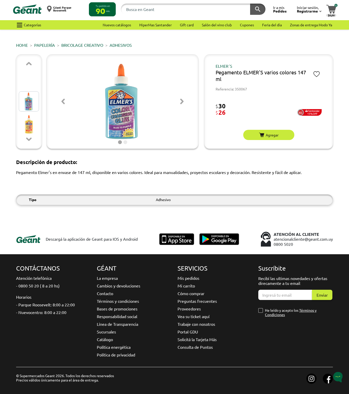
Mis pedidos (188, 278)
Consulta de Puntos (195, 347)
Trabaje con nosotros (196, 324)
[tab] (120, 142)
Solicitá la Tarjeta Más (197, 339)
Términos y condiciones (118, 301)
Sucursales (106, 332)
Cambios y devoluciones (118, 286)
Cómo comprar (191, 293)
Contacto (105, 293)
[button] (102, 9)
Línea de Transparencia (117, 324)
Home (22, 45)
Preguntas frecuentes (197, 301)
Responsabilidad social (117, 316)
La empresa (107, 278)
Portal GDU (188, 332)
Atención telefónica (34, 278)
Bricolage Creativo (82, 45)
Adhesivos (121, 45)
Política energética (114, 347)
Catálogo (105, 339)
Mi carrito (186, 286)
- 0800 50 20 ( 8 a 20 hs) (38, 286)
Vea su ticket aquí (194, 316)
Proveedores (189, 309)
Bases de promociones (117, 309)
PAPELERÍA (44, 45)
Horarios (23, 297)
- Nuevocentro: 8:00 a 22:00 (41, 312)
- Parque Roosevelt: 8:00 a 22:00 (45, 305)
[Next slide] (28, 139)
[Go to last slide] (63, 101)
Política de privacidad (116, 355)
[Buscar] (257, 9)
